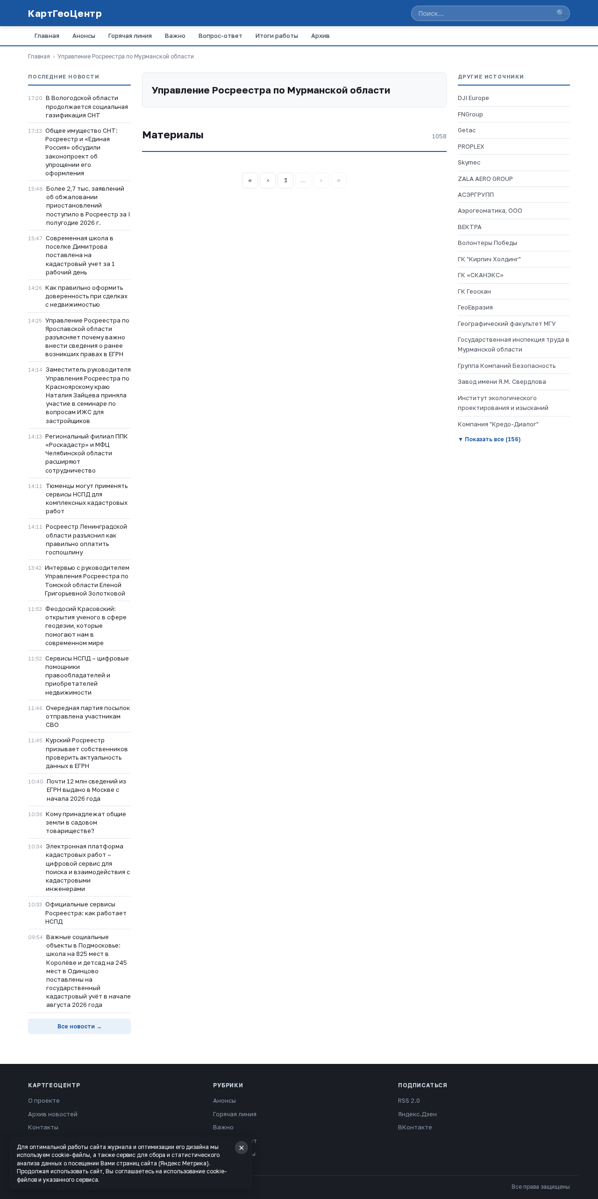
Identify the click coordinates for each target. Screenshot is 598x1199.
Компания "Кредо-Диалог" (498, 424)
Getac (467, 130)
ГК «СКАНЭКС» (481, 275)
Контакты (43, 1127)
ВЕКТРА (470, 226)
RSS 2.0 (409, 1100)
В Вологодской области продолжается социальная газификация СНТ (87, 106)
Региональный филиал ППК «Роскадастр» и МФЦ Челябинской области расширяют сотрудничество (86, 453)
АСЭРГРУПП (476, 194)
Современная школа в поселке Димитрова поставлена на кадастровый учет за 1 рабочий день (80, 255)
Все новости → (79, 1026)
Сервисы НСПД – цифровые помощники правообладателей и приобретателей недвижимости (87, 675)
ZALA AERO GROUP (485, 178)
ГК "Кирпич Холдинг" (489, 259)
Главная (47, 35)
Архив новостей (53, 1114)
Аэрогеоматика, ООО (490, 210)
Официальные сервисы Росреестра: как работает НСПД (86, 912)
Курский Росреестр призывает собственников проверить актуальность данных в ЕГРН (87, 752)
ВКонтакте (415, 1127)
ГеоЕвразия (475, 307)
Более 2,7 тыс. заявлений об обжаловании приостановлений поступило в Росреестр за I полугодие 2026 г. (88, 205)
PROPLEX (471, 146)
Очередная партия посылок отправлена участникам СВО (88, 716)
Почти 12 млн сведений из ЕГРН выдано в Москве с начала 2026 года (86, 789)
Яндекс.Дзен (417, 1114)
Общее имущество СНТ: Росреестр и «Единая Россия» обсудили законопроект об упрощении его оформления (81, 152)
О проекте (44, 1100)
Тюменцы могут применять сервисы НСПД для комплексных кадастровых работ (87, 498)
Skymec (469, 162)
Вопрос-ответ (220, 35)
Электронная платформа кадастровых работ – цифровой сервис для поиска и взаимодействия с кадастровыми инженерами (88, 867)
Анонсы (83, 35)
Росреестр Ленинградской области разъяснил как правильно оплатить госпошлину (86, 539)
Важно (175, 35)
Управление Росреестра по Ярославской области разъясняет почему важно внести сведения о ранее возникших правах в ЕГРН (87, 337)
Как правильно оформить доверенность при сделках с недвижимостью (86, 296)
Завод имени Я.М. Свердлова (502, 381)
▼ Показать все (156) (489, 439)
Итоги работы (277, 35)
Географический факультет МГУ (507, 323)
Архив (320, 35)
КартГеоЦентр (65, 13)
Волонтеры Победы (487, 242)
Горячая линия (130, 35)
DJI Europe (473, 97)
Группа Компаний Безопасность (506, 365)
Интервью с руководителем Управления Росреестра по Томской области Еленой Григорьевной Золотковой (87, 580)
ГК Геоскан (474, 291)
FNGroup (470, 114)
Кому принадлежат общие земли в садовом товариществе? (86, 822)
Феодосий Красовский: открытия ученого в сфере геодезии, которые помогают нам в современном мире (86, 625)
